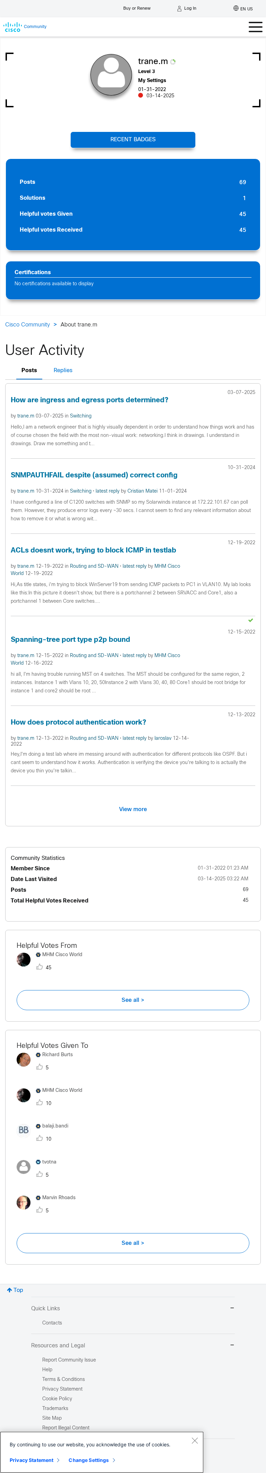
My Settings (152, 81)
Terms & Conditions (63, 1379)
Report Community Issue (69, 1360)
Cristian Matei (143, 491)
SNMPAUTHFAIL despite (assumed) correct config (94, 475)
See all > (133, 1000)
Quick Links (45, 1308)
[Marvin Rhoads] (49, 1211)
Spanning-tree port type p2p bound (70, 640)
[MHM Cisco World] (52, 968)
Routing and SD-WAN (95, 566)
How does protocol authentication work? (78, 722)
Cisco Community (27, 324)
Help (47, 1370)
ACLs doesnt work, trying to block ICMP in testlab (93, 550)
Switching (80, 416)
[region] (102, 1452)
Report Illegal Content (65, 1428)
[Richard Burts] (47, 1068)
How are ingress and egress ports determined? (89, 400)
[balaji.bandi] (45, 1139)
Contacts (52, 1323)
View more (133, 809)
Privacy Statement (31, 1460)
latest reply (108, 491)
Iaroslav (163, 738)
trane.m (26, 416)
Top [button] (18, 1290)
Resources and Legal (58, 1345)
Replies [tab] (63, 370)
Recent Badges (133, 139)
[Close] (194, 1440)
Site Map (52, 1418)
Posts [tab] (29, 370)
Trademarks (55, 1409)
